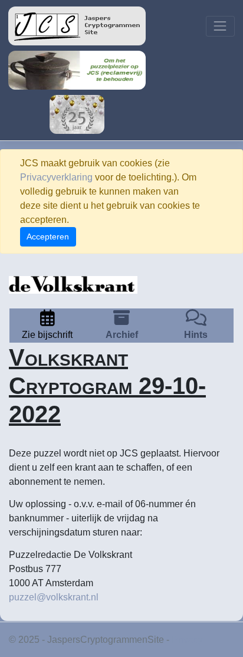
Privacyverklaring (56, 177)
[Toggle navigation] (220, 26)
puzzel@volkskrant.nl (53, 597)
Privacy (187, 640)
